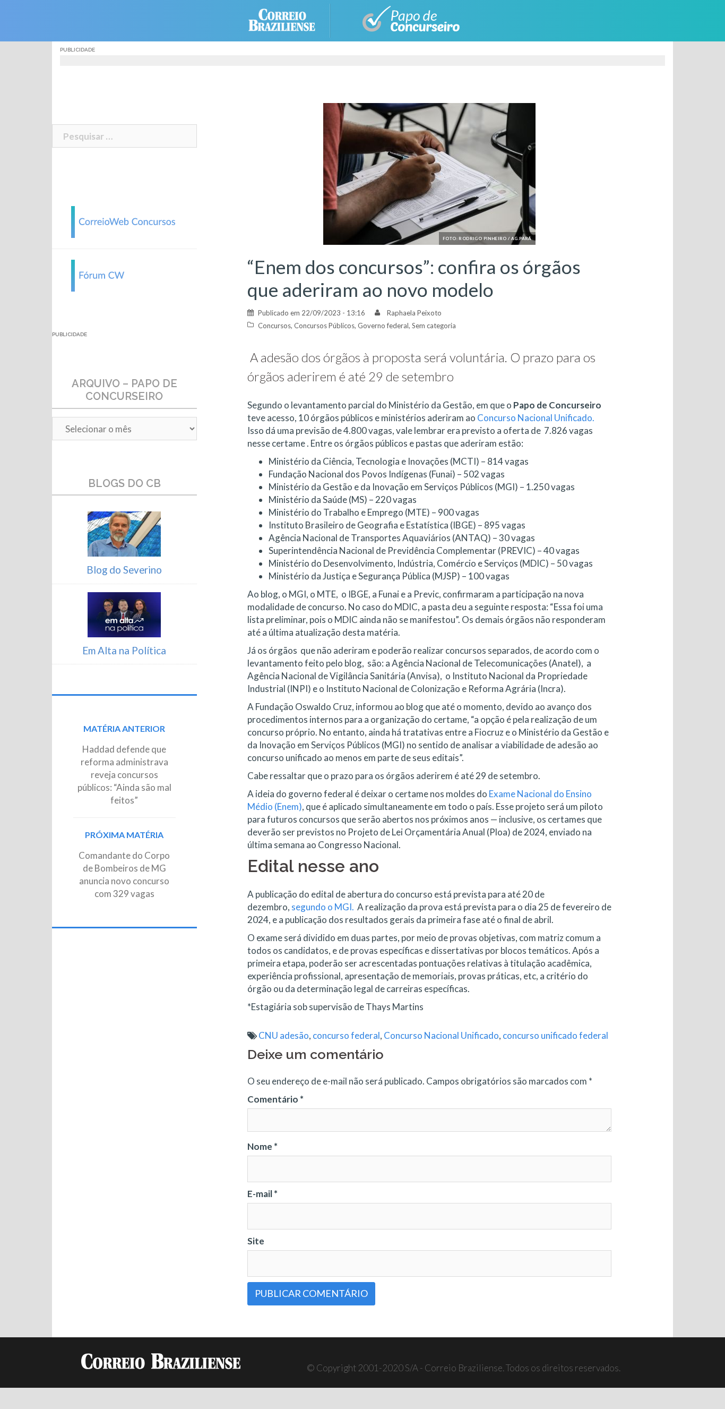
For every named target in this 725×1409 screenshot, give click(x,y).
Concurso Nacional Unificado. (535, 417)
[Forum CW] (124, 274)
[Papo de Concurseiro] (405, 19)
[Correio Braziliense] (290, 19)
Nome (262, 1146)
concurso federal (346, 1035)
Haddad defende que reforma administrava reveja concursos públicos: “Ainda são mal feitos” (124, 775)
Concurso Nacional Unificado (441, 1035)
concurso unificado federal (555, 1035)
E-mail (262, 1193)
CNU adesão (283, 1035)
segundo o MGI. (322, 906)
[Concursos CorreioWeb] (124, 220)
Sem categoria (434, 325)
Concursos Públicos (324, 325)
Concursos (274, 325)
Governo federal (383, 325)
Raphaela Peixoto (414, 313)
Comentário (275, 1099)
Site (255, 1240)
